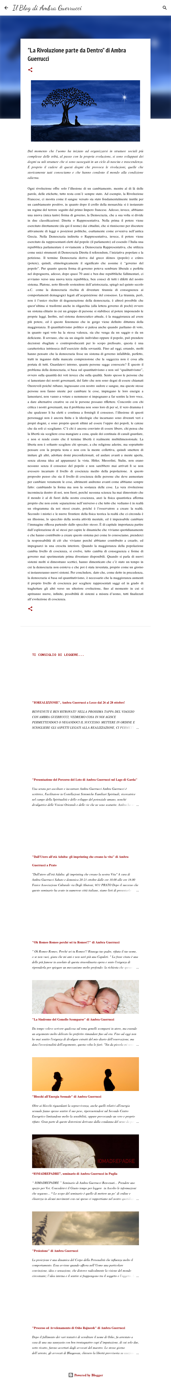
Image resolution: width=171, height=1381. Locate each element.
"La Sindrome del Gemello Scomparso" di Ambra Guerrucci (73, 1019)
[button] (30, 70)
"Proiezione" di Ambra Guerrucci (55, 1250)
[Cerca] (88, 7)
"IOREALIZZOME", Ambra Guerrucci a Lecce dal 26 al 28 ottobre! (78, 702)
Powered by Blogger (88, 1375)
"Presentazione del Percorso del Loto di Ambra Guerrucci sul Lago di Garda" (84, 779)
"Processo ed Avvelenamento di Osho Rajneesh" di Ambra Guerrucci (78, 1327)
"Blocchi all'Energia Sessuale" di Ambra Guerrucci (66, 1096)
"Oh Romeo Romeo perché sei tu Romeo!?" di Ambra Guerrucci (76, 942)
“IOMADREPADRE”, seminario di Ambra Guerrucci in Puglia (74, 1173)
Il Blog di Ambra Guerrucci (47, 8)
